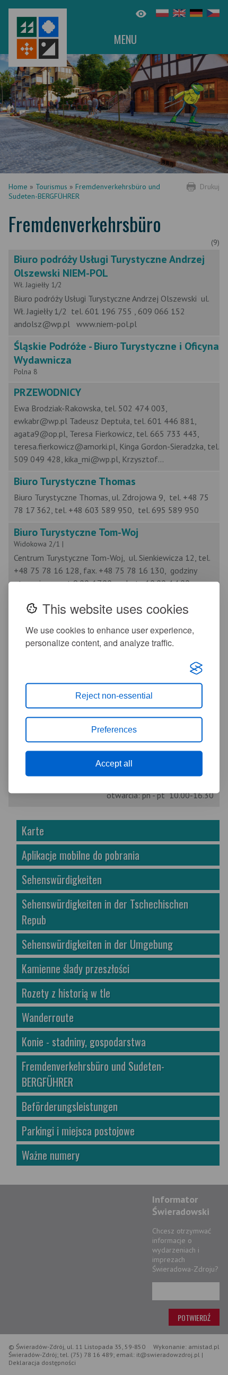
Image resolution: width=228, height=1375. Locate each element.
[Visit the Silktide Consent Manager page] (196, 668)
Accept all (114, 763)
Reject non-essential (114, 695)
